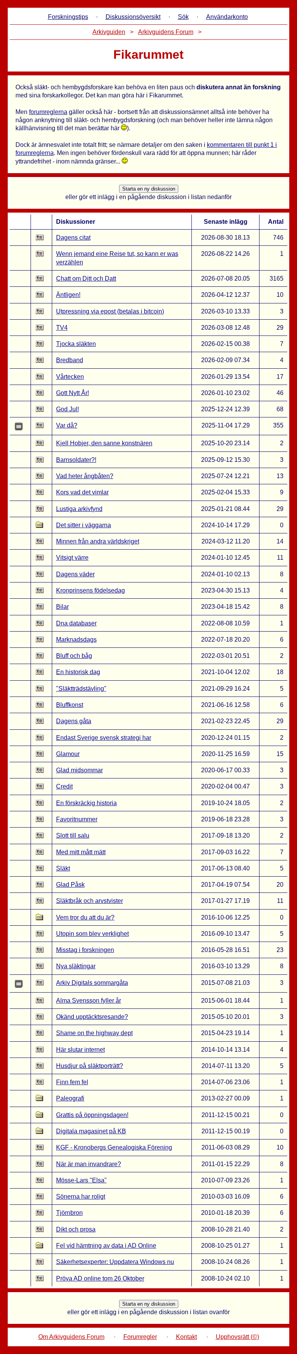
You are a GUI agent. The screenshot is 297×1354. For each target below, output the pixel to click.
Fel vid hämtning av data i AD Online (106, 1245)
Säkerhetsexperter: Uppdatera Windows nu (115, 1262)
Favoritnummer (76, 819)
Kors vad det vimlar (82, 492)
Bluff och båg (74, 655)
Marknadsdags (76, 639)
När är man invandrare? (88, 1164)
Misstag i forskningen (85, 950)
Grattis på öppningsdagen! (92, 1115)
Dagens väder (75, 574)
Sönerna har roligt (80, 1196)
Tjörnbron (69, 1212)
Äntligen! (68, 294)
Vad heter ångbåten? (84, 476)
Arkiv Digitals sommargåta (92, 982)
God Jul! (67, 409)
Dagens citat (73, 237)
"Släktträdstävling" (81, 688)
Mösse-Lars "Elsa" (81, 1180)
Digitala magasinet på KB (91, 1131)
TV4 (62, 327)
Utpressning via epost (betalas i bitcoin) (110, 311)
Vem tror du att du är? (85, 917)
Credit (64, 786)
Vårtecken (70, 376)
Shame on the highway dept (94, 1033)
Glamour (68, 754)
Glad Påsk (70, 884)
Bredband (69, 360)
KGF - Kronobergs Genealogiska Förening (114, 1147)
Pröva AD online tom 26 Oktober (100, 1278)
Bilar (62, 606)
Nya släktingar (76, 966)
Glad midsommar (79, 770)
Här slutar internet (80, 1049)
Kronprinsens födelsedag (90, 590)
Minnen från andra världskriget (97, 541)
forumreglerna (48, 112)
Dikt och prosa (76, 1229)
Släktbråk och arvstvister (89, 901)
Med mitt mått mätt (81, 852)
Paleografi (70, 1098)
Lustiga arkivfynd (79, 509)
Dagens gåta (73, 721)
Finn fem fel (72, 1082)
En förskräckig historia (86, 803)
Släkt (63, 868)
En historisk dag (78, 672)
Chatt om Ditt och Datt (86, 278)
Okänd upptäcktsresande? (92, 1016)
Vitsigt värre (72, 557)
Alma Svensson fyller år (88, 1000)
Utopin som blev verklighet (92, 933)
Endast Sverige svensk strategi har (103, 737)
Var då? (66, 425)
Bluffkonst (69, 705)
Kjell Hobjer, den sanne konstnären (104, 443)
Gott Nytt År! (72, 393)
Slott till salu (72, 835)
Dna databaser (76, 623)
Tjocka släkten (76, 344)
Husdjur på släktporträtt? (89, 1066)
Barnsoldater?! (76, 459)
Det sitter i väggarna (83, 525)
